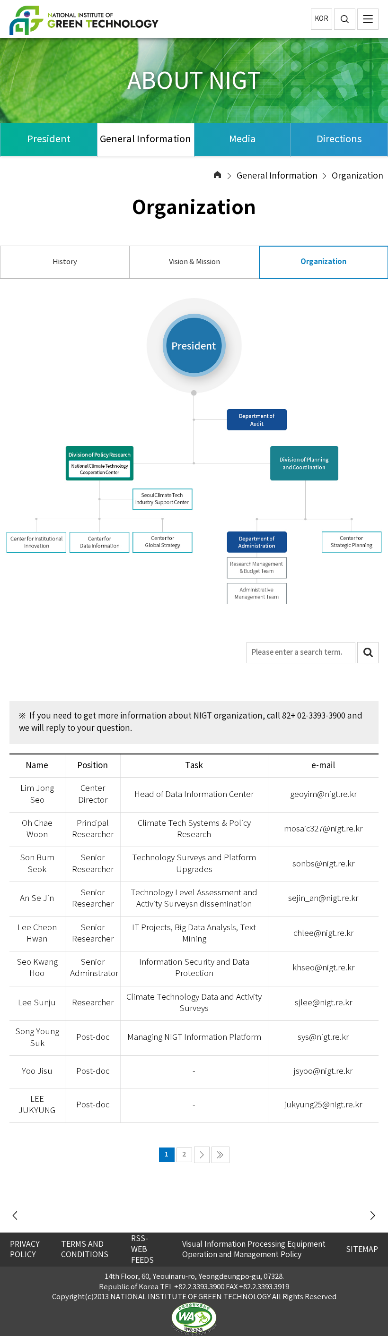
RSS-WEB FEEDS (142, 1249)
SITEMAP (362, 1249)
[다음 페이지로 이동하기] (202, 1155)
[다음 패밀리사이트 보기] (373, 1216)
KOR (321, 19)
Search (368, 652)
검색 (344, 19)
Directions (339, 139)
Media (242, 139)
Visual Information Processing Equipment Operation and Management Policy (254, 1249)
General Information (145, 139)
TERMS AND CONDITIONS (84, 1249)
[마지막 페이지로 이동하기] (220, 1155)
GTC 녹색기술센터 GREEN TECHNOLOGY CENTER (101, 20)
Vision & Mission (194, 262)
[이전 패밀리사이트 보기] (15, 1216)
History (65, 262)
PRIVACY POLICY (25, 1249)
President (49, 139)
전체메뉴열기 (368, 19)
